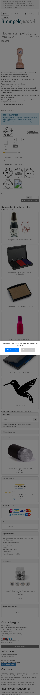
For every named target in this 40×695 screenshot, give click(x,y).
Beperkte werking (28, 350)
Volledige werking (12, 350)
